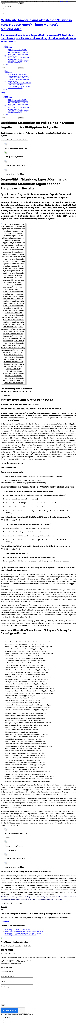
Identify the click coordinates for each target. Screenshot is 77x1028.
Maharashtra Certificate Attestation (14, 140)
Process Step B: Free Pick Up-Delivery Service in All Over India (24, 931)
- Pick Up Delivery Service (16, 84)
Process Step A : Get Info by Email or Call (17, 930)
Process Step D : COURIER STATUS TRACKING (20, 935)
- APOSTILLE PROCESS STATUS (19, 86)
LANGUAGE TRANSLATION (18, 54)
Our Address (5, 396)
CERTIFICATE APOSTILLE (17, 49)
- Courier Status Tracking (15, 88)
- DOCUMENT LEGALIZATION (18, 78)
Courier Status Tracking (15, 62)
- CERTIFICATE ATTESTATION (18, 76)
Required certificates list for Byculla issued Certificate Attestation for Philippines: (34, 476)
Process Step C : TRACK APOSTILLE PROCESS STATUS (23, 933)
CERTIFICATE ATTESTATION (18, 51)
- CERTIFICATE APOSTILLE (17, 74)
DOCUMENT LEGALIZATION (18, 52)
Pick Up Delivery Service (15, 59)
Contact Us (5, 921)
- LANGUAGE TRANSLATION (18, 79)
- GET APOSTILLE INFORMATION (19, 83)
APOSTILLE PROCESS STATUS (18, 61)
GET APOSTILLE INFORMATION (19, 57)
